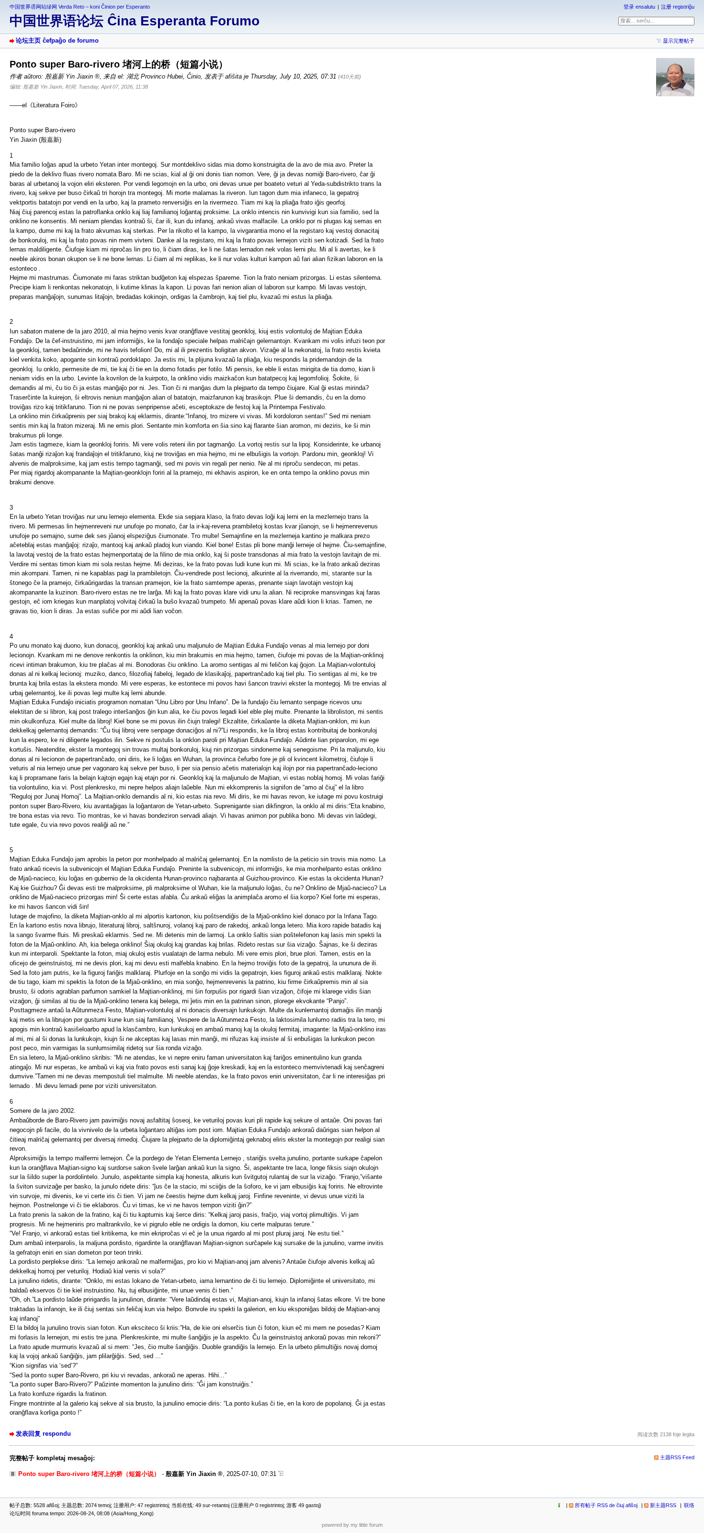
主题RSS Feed (677, 1457)
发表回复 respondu (43, 1433)
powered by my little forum (352, 1525)
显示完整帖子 (678, 41)
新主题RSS (663, 1505)
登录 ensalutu (639, 7)
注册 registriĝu (677, 7)
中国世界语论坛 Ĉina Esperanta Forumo (135, 20)
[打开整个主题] (281, 1473)
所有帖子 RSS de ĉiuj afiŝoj (606, 1505)
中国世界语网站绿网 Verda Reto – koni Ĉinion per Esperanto (80, 7)
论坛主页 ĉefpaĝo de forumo (57, 40)
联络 (689, 1505)
